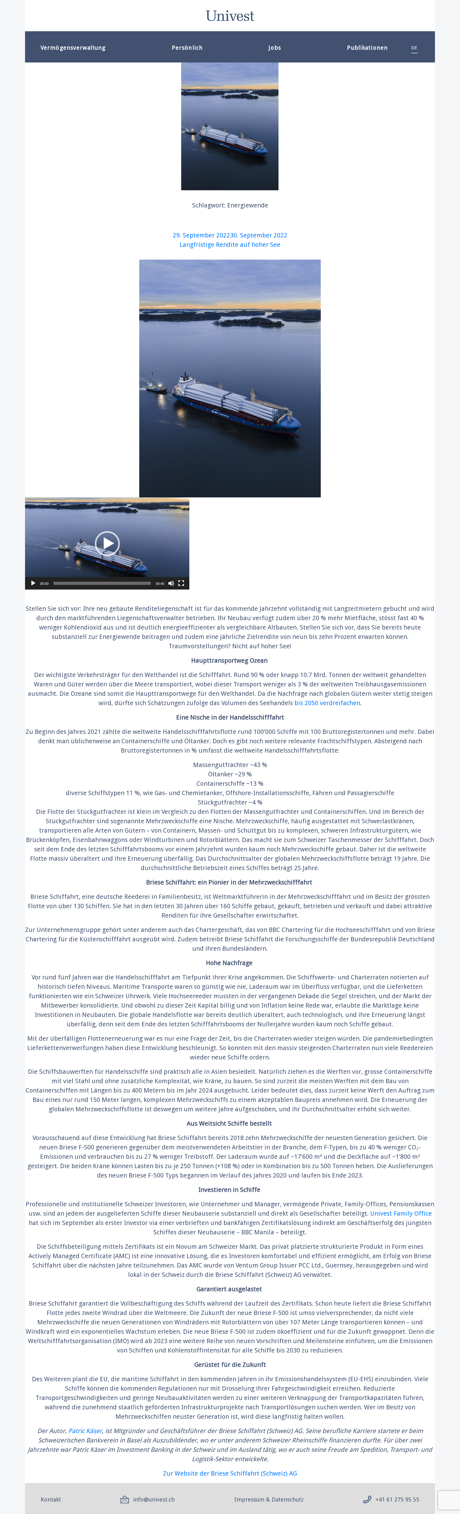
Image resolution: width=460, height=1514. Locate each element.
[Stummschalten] (171, 583)
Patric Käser (85, 1431)
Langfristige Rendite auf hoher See (230, 244)
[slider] (102, 583)
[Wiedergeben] (33, 583)
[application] (107, 543)
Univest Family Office (401, 1213)
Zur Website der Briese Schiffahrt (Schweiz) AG (230, 1473)
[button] (107, 543)
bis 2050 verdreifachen (327, 703)
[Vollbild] (181, 583)
